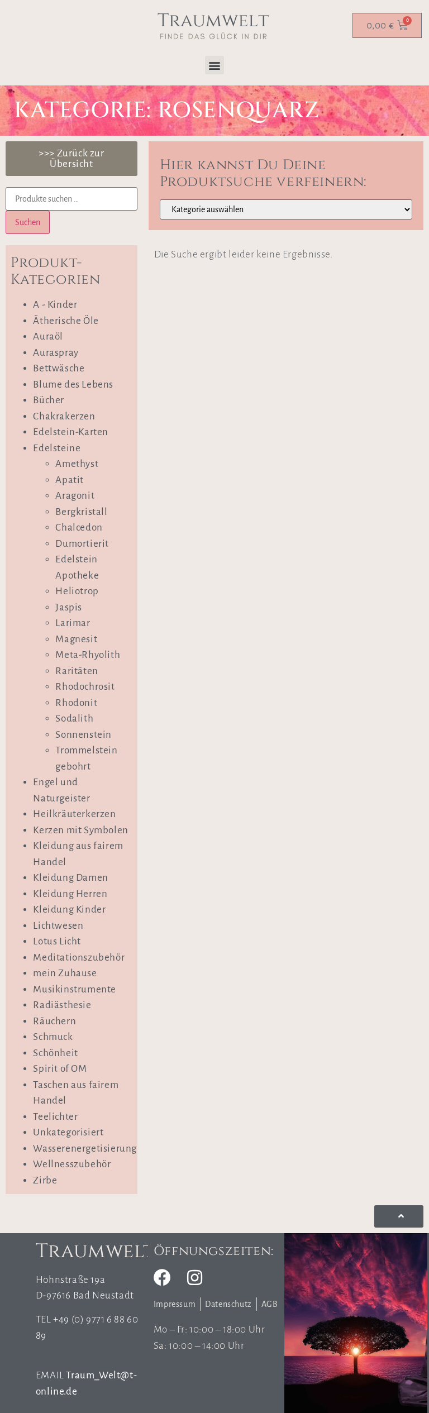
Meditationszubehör (79, 957)
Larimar (72, 623)
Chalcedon (78, 527)
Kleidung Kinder (69, 909)
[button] (214, 65)
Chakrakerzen (64, 416)
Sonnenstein (83, 734)
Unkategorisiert (68, 1132)
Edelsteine (56, 448)
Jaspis (68, 607)
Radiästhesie (62, 1005)
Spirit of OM (60, 1068)
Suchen (27, 222)
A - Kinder (55, 304)
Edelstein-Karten (70, 432)
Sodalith (74, 718)
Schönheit (55, 1053)
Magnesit (76, 639)
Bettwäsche (58, 368)
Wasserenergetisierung (85, 1148)
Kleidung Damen (70, 877)
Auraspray (55, 352)
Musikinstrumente (74, 989)
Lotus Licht (57, 941)
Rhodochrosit (85, 686)
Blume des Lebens (73, 384)
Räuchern (54, 1021)
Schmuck (53, 1037)
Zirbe (45, 1180)
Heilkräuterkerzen (74, 814)
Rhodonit (76, 703)
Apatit (69, 480)
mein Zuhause (65, 973)
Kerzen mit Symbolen (80, 830)
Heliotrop (76, 591)
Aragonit (74, 495)
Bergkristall (81, 512)
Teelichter (55, 1116)
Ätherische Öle (65, 321)
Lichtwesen (58, 925)
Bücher (48, 400)
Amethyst (76, 464)
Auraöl (48, 336)
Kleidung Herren (70, 894)
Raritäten (76, 671)
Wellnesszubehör (72, 1164)
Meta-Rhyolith (87, 655)
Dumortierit (82, 543)
